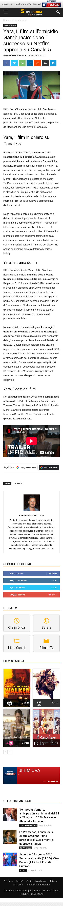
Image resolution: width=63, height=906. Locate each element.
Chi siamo (8, 881)
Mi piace (53, 573)
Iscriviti (52, 594)
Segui (54, 580)
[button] (58, 12)
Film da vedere (19, 20)
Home (6, 20)
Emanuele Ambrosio (16, 55)
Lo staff (19, 881)
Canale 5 (18, 483)
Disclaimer (18, 884)
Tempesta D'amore (28, 825)
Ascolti (23, 870)
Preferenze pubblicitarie (38, 884)
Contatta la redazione (36, 881)
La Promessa (25, 848)
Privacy (53, 881)
